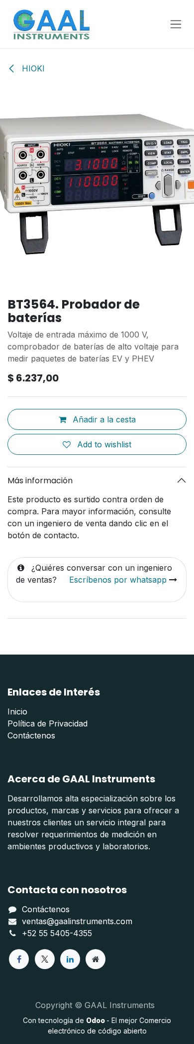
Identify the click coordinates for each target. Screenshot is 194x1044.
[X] (45, 959)
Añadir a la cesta (103, 419)
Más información (40, 480)
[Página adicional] (95, 959)
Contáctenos (31, 735)
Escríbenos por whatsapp (118, 580)
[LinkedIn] (70, 959)
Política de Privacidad (47, 723)
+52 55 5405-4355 (57, 933)
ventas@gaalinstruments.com (77, 921)
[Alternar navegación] (176, 24)
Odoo (96, 1020)
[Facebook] (19, 959)
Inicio (17, 711)
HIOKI (32, 68)
